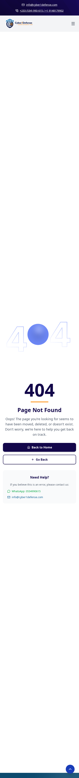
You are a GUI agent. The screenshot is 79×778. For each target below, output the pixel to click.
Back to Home (42, 447)
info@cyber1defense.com (27, 497)
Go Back (42, 459)
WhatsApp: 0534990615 (26, 491)
